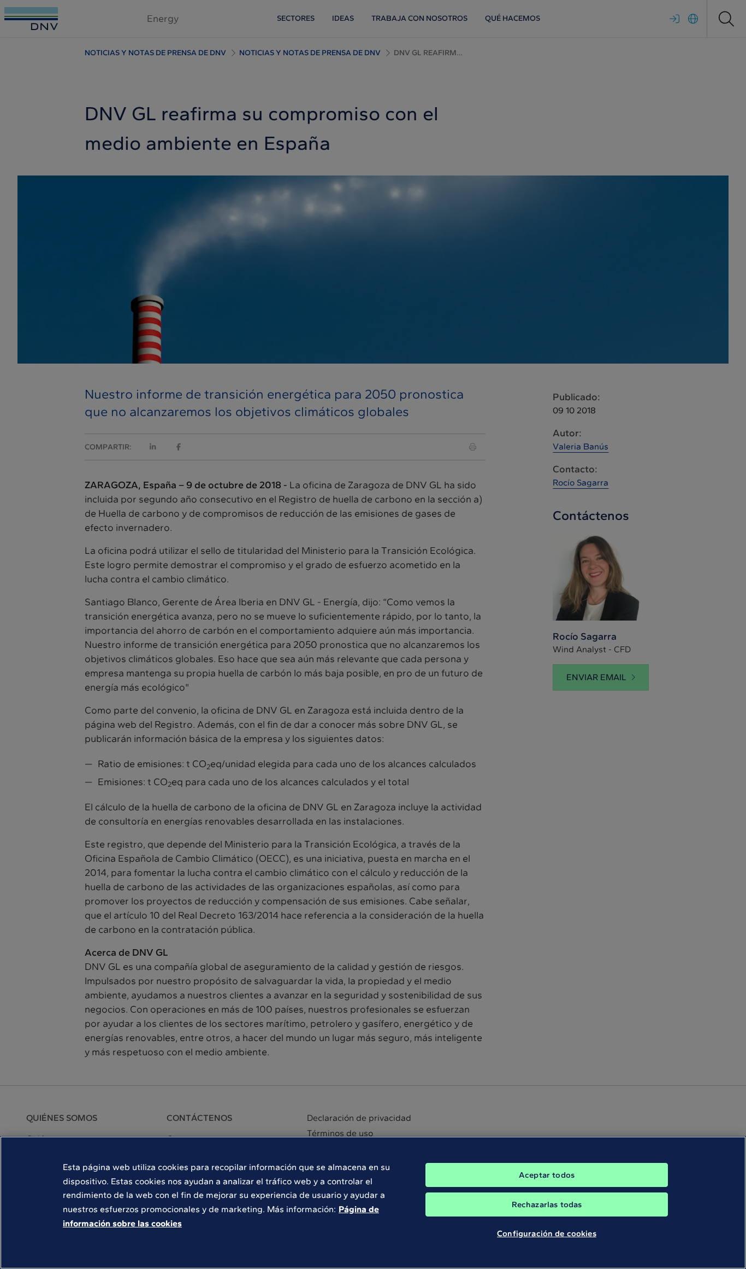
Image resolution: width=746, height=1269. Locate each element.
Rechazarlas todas (547, 1204)
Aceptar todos (547, 1175)
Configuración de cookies (546, 1233)
